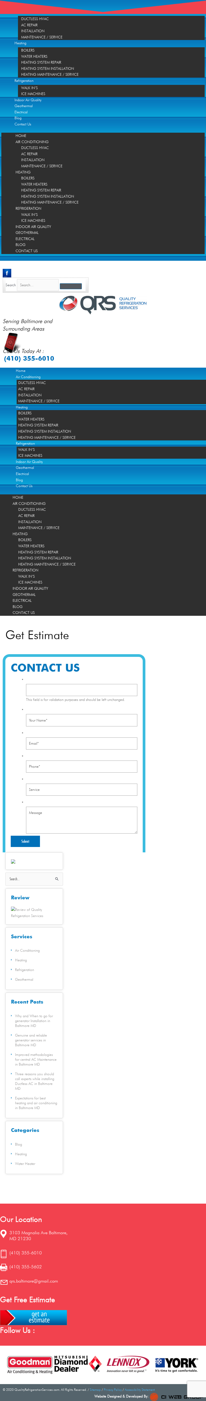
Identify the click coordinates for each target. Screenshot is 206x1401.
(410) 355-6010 (29, 358)
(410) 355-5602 (25, 1266)
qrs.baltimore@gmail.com (33, 1281)
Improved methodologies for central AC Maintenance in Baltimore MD (36, 1059)
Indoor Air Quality (28, 100)
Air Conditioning (32, 142)
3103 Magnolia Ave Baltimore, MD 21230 (38, 1235)
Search (11, 285)
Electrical (21, 112)
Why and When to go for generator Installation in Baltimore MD (34, 1021)
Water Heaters (34, 56)
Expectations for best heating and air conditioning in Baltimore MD (36, 1103)
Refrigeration (24, 80)
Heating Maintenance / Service (50, 74)
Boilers (28, 50)
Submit (25, 841)
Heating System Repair (41, 62)
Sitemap (95, 1390)
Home (21, 135)
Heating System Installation (47, 68)
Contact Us (22, 124)
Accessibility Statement (140, 1390)
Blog (17, 118)
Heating (20, 43)
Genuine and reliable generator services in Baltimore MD (31, 1040)
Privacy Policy (113, 1390)
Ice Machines (33, 94)
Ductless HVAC (35, 19)
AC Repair (29, 25)
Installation (33, 31)
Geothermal (23, 106)
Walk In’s (29, 88)
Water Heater (25, 1163)
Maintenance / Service (41, 37)
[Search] (71, 286)
